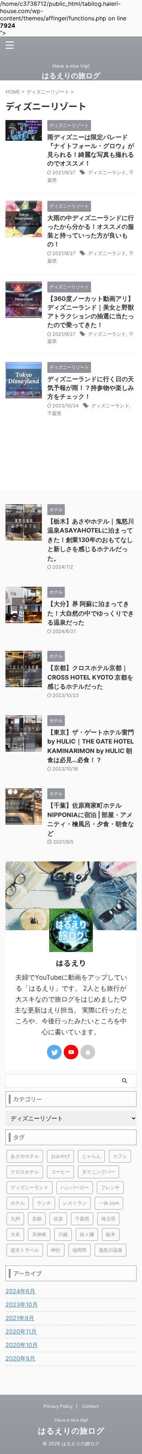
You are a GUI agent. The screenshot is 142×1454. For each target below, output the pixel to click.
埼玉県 (108, 1219)
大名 (15, 1234)
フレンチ (110, 1187)
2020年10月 (21, 1345)
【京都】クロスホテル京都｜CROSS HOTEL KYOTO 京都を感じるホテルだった (90, 677)
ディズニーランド (107, 172)
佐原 (58, 1219)
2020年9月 (20, 1358)
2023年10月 (21, 1304)
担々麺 (87, 1234)
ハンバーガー (74, 1187)
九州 (15, 1219)
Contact (90, 1406)
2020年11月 (21, 1331)
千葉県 (54, 413)
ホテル (18, 1203)
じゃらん (91, 1156)
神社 (55, 1250)
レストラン (75, 1203)
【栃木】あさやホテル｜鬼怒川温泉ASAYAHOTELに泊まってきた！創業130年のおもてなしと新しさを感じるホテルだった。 (90, 540)
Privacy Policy (58, 1406)
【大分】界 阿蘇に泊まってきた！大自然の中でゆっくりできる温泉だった (90, 613)
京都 (37, 1219)
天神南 (39, 1234)
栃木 (110, 1234)
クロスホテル (25, 1172)
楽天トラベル (25, 1250)
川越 (63, 1234)
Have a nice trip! (71, 1420)
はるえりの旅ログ (71, 75)
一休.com (109, 1203)
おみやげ (60, 1156)
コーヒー (60, 1172)
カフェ (120, 1156)
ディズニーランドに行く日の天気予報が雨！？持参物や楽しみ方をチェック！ (90, 387)
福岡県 (79, 1250)
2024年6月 (20, 1291)
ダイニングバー (98, 1172)
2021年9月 (19, 1318)
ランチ (44, 1203)
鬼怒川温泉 (110, 1250)
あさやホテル (25, 1156)
